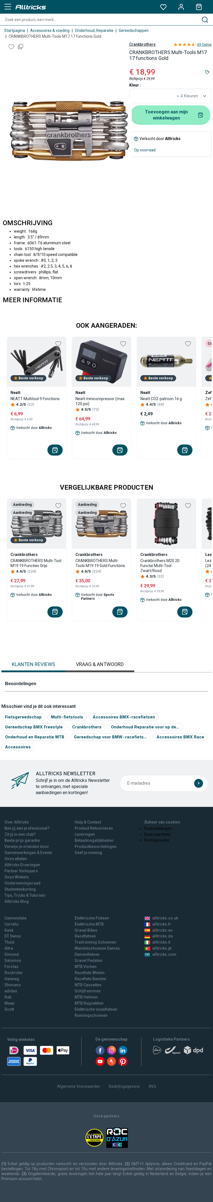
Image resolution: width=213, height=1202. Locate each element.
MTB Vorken (86, 966)
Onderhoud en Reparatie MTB (34, 737)
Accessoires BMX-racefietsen (124, 717)
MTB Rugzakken (89, 1003)
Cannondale (15, 918)
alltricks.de (162, 936)
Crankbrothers (142, 44)
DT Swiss (12, 936)
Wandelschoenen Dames (97, 948)
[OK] (198, 783)
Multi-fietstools (67, 717)
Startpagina (14, 30)
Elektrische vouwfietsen (96, 1009)
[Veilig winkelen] (38, 1056)
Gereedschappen (134, 30)
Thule (9, 942)
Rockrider (13, 972)
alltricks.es (162, 930)
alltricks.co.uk (165, 918)
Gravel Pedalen (88, 960)
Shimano (12, 985)
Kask (8, 930)
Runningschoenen (91, 1015)
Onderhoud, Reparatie (94, 30)
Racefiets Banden (90, 979)
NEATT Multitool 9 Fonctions (35, 399)
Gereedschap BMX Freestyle (34, 727)
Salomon (12, 960)
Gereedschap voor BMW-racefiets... (110, 737)
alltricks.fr (161, 924)
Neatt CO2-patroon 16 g (161, 399)
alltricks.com (164, 954)
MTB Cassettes (88, 985)
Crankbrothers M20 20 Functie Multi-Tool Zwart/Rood (159, 565)
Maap (9, 1003)
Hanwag (11, 979)
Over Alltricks (16, 822)
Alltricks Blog (16, 901)
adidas (10, 991)
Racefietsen (85, 936)
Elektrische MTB (89, 924)
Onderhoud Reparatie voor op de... (145, 727)
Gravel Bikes (86, 930)
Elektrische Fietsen (92, 918)
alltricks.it (161, 942)
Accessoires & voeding (50, 30)
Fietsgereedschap (23, 717)
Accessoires (18, 746)
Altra (8, 948)
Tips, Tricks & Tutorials (24, 895)
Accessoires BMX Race (180, 737)
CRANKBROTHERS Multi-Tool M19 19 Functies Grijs (36, 563)
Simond (11, 954)
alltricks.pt (161, 948)
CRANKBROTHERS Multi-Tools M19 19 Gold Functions (100, 563)
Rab (7, 997)
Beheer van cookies (162, 822)
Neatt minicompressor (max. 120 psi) (100, 401)
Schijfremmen (88, 991)
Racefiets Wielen (90, 972)
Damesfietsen (87, 954)
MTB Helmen (86, 997)
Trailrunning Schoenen (95, 942)
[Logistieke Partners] (179, 1052)
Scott (9, 1009)
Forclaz (11, 966)
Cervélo (11, 924)
